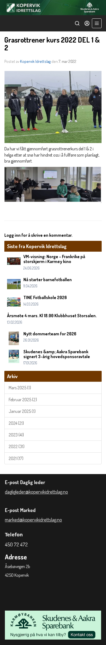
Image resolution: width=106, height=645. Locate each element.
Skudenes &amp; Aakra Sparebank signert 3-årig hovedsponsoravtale (56, 354)
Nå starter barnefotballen (47, 279)
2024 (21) (16, 423)
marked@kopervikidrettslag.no (33, 520)
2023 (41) (16, 434)
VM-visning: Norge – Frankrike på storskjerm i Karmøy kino (54, 259)
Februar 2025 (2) (23, 399)
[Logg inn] (87, 23)
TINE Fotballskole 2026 (45, 297)
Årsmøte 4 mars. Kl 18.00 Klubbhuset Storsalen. (52, 315)
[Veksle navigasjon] (97, 23)
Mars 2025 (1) (20, 387)
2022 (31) (16, 446)
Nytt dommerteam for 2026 (49, 333)
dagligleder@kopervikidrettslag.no (36, 492)
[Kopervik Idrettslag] (53, 7)
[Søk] (77, 23)
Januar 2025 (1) (22, 411)
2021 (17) (16, 458)
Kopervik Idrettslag (35, 61)
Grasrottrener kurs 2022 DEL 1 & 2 (52, 43)
